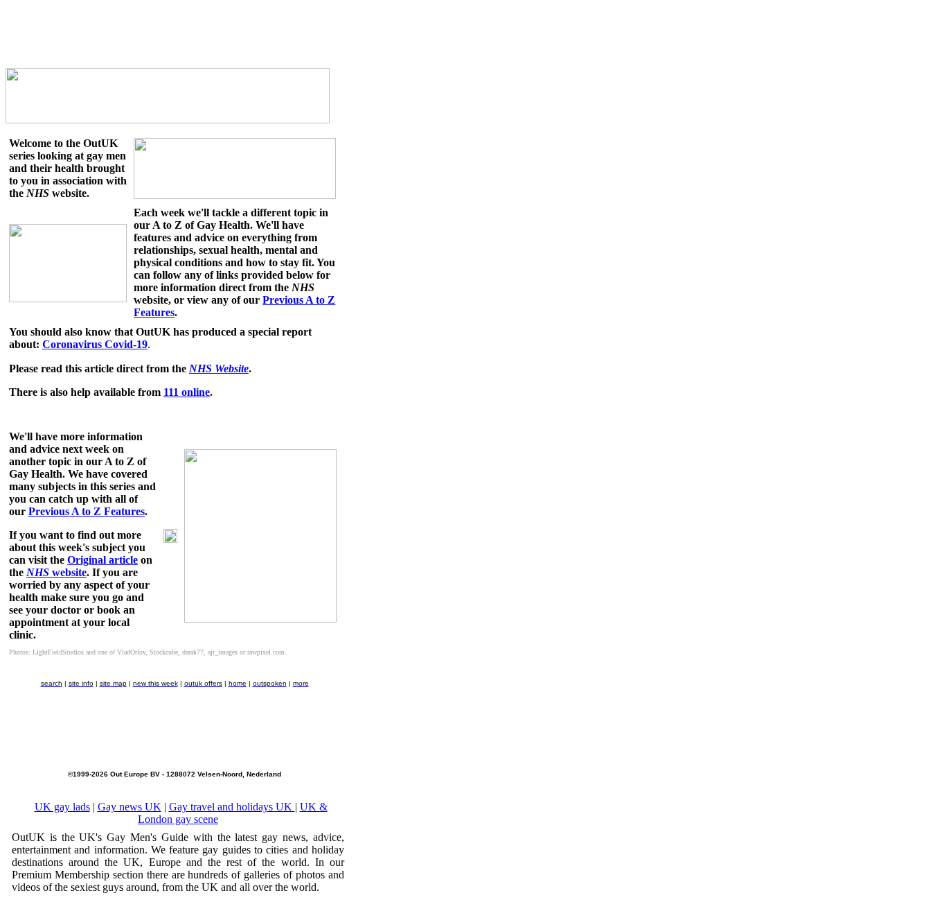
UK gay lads (62, 807)
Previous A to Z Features (86, 511)
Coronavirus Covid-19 (95, 344)
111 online (186, 392)
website (56, 572)
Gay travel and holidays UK (232, 807)
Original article (102, 560)
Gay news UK (129, 807)
